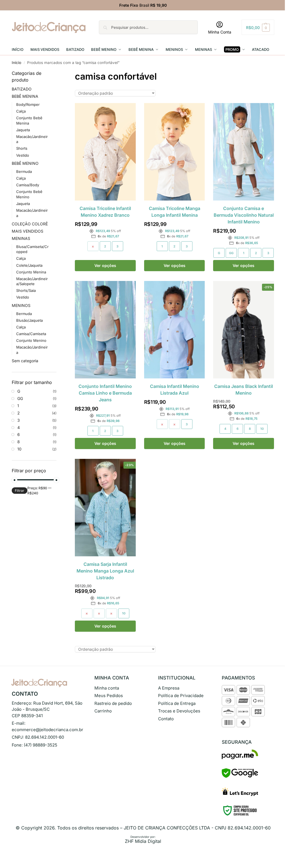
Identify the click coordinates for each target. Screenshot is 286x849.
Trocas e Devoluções (179, 711)
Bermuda (24, 171)
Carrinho (103, 711)
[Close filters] (58, 73)
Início (16, 62)
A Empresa (168, 688)
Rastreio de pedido (113, 703)
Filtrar (19, 490)
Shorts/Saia (26, 290)
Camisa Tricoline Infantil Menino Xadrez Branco (105, 212)
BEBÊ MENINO (25, 163)
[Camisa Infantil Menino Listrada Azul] (174, 329)
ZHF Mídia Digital (143, 841)
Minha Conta (219, 32)
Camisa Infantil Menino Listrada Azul (174, 389)
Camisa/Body (27, 185)
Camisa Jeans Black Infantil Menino (243, 389)
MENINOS (21, 305)
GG (231, 253)
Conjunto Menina (31, 272)
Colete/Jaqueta (29, 265)
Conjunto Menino (31, 340)
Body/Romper (28, 104)
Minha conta (106, 688)
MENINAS (21, 238)
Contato (166, 718)
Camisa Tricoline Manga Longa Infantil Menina (174, 212)
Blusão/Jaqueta (29, 320)
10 (262, 429)
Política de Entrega (177, 703)
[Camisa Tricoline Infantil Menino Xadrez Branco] (105, 152)
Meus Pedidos (108, 695)
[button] (258, 27)
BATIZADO (22, 89)
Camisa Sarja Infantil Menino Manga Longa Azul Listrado (105, 570)
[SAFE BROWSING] (240, 776)
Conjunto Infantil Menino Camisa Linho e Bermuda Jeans (105, 392)
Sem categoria (25, 360)
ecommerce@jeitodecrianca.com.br (47, 729)
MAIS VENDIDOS (27, 231)
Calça (21, 111)
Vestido (22, 155)
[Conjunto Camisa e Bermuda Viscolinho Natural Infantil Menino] (243, 152)
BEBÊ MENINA (25, 96)
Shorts (21, 148)
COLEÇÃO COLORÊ (30, 223)
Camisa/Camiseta (31, 334)
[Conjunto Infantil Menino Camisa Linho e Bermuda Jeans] (105, 329)
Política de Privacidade (181, 695)
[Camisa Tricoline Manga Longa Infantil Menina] (174, 152)
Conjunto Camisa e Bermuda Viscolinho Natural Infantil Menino (244, 215)
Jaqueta (23, 130)
